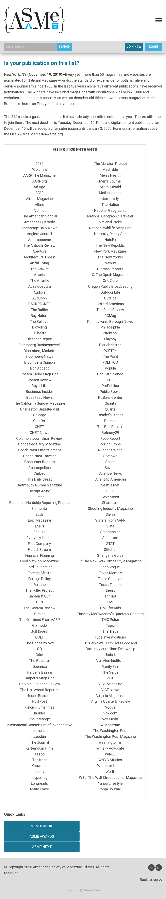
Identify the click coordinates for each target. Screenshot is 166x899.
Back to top (149, 879)
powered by (73, 890)
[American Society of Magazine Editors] (34, 32)
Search (64, 47)
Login (153, 47)
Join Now (134, 47)
